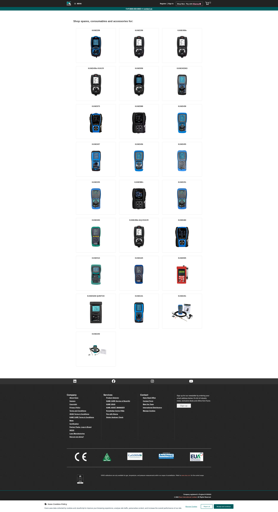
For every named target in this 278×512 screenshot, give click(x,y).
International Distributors (152, 407)
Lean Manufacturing (77, 433)
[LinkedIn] (75, 381)
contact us (148, 8)
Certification (74, 424)
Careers (72, 401)
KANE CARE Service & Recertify (118, 401)
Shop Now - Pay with (184, 4)
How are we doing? (77, 437)
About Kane (74, 398)
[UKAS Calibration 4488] (80, 484)
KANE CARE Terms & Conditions (82, 417)
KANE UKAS (110, 404)
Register (163, 3)
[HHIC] (196, 461)
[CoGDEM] (135, 460)
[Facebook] (113, 381)
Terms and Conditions (78, 411)
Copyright (73, 404)
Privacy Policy (75, 407)
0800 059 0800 (135, 8)
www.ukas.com (185, 475)
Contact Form (148, 401)
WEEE (72, 430)
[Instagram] (152, 381)
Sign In (171, 3)
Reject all (207, 506)
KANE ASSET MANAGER (115, 407)
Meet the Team (148, 404)
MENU (79, 3)
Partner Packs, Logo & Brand (80, 427)
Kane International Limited (188, 497)
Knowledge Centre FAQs (115, 411)
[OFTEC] (107, 461)
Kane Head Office (149, 398)
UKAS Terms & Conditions (79, 414)
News (72, 420)
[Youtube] (191, 381)
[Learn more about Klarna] (197, 4)
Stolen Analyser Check (114, 417)
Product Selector (112, 398)
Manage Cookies (149, 411)
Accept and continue (224, 506)
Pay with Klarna (112, 414)
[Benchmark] (166, 459)
